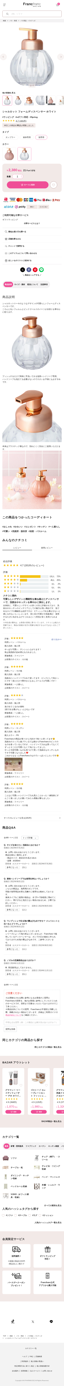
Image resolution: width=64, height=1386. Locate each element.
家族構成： (9, 656)
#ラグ (34, 1215)
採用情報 (24, 1371)
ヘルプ (24, 1356)
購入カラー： (10, 735)
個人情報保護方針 (43, 1366)
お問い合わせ (47, 1371)
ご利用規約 (24, 1361)
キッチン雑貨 (53, 1146)
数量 (9, 176)
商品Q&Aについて (13, 1015)
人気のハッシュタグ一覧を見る (48, 1222)
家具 (6, 1146)
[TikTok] (13, 1321)
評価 (5, 572)
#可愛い (6, 531)
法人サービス (35, 1371)
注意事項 (44, 284)
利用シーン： (10, 642)
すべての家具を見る (53, 1205)
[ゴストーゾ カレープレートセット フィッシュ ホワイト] (39, 1078)
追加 (14, 1112)
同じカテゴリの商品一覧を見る (48, 1047)
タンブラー (10, 137)
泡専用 (41, 137)
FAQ (31, 1356)
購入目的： (9, 646)
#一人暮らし (54, 526)
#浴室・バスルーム (37, 531)
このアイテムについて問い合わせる (22, 253)
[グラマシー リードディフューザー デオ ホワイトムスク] (13, 1078)
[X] (33, 1321)
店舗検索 (38, 1356)
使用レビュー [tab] (47, 548)
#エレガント (30, 526)
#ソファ (9, 1215)
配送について (32, 284)
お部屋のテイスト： (13, 659)
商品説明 (8, 284)
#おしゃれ (7, 526)
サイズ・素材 (19, 284)
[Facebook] (42, 1321)
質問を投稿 (10, 1029)
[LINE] (51, 1321)
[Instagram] (23, 1321)
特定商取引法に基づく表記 (24, 1366)
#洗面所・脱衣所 (19, 531)
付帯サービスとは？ (32, 223)
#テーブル (22, 1215)
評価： (7, 639)
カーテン (42, 1146)
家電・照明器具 (17, 1146)
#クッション (48, 1215)
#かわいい (18, 526)
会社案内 (15, 1371)
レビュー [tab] (17, 548)
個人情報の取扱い (37, 1361)
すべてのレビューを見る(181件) (17, 818)
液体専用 (27, 137)
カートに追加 (29, 185)
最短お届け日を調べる (17, 232)
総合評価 (7, 561)
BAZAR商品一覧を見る (52, 1121)
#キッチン (42, 526)
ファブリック (31, 1146)
